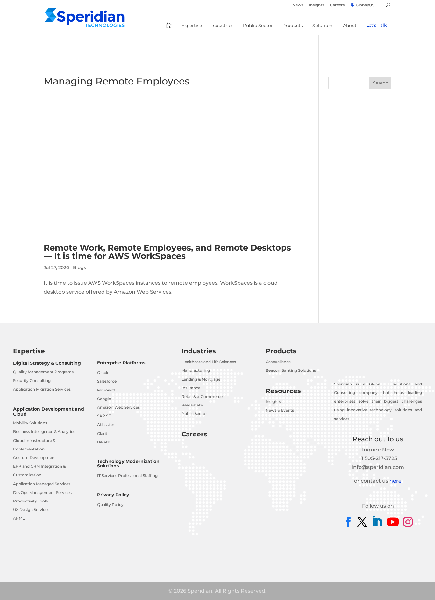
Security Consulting (32, 380)
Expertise (29, 351)
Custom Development (34, 457)
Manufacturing (196, 370)
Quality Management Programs (43, 372)
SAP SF (104, 415)
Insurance (191, 387)
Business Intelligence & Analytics (44, 431)
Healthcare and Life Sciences (209, 361)
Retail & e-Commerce (202, 396)
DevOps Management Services (42, 492)
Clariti (102, 433)
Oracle (103, 372)
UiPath (103, 442)
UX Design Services (31, 509)
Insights (316, 5)
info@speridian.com (378, 467)
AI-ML (19, 518)
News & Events (280, 410)
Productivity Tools (30, 501)
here (395, 481)
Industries (199, 351)
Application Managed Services (41, 483)
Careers (337, 5)
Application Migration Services (42, 389)
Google (104, 398)
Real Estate (192, 405)
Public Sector (194, 413)
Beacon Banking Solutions (291, 370)
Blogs (79, 267)
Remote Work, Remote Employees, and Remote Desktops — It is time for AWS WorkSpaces (167, 252)
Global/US (365, 5)
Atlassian (105, 424)
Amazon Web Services (118, 407)
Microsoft (106, 390)
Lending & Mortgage (201, 379)
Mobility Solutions (30, 423)
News (297, 5)
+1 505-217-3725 (378, 458)
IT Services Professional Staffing (127, 475)
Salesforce (107, 381)
